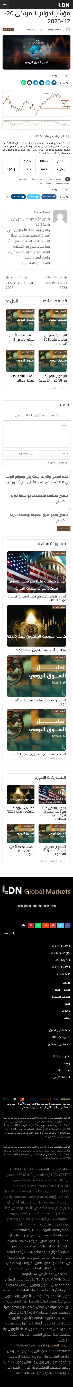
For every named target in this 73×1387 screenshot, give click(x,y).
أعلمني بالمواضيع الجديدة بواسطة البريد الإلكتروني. (40, 517)
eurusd (42, 179)
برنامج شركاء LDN (61, 1037)
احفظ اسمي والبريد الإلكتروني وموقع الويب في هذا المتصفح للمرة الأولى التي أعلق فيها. (36, 479)
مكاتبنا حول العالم (61, 1056)
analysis (59, 179)
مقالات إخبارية (59, 553)
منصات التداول (63, 974)
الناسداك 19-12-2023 (56, 285)
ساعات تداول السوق (59, 1030)
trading (48, 183)
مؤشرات (66, 1011)
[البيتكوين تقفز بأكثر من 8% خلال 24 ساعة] (53, 361)
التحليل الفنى (8, 29)
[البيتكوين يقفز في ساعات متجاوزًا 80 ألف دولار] (53, 320)
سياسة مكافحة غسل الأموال (33, 1103)
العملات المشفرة (61, 997)
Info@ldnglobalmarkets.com (36, 905)
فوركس (66, 983)
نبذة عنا (66, 1063)
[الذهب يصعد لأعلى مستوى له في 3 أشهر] (20, 320)
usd (40, 183)
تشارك (67, 1018)
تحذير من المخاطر (32, 1107)
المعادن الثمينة (62, 990)
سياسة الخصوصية (60, 1103)
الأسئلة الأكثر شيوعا (60, 1077)
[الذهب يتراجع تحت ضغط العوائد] (20, 361)
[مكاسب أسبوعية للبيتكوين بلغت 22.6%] (36, 626)
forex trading (23, 179)
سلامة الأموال (51, 1107)
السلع (67, 1004)
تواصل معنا (64, 1070)
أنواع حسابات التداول (60, 953)
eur (50, 179)
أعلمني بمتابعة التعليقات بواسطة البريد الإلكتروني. (40, 498)
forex (34, 179)
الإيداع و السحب (62, 960)
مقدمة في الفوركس (59, 1044)
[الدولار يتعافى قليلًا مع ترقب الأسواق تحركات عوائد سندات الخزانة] (36, 572)
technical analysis (62, 183)
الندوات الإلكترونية (61, 946)
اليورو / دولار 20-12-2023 (19, 285)
